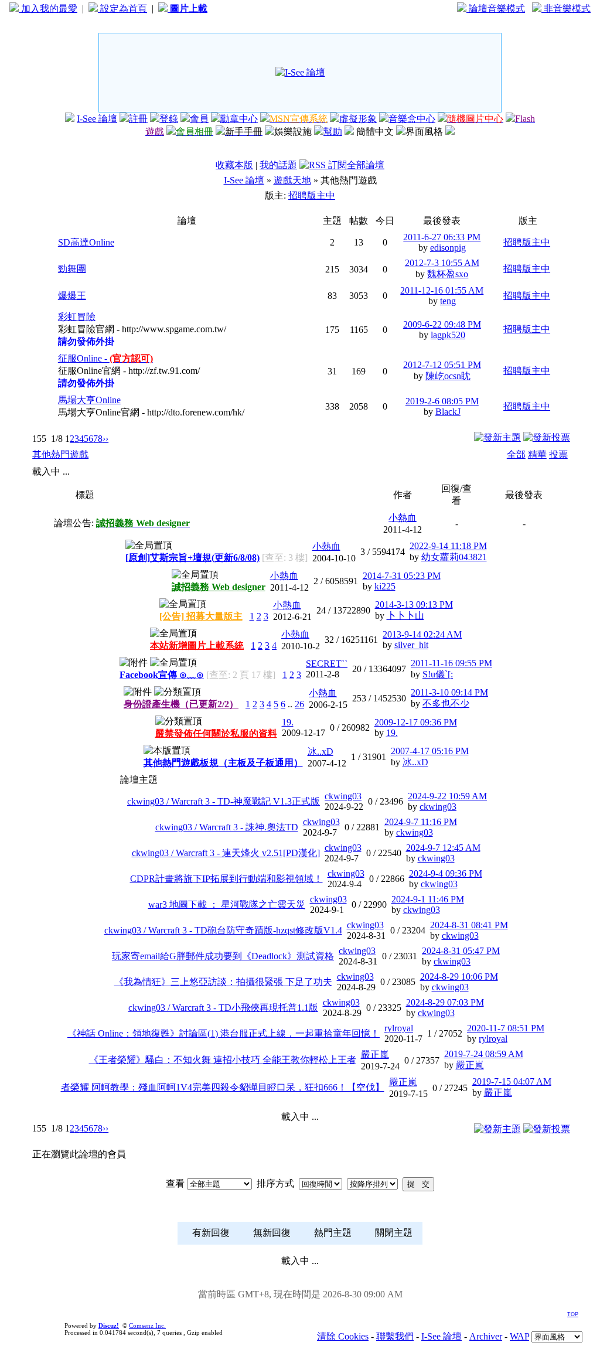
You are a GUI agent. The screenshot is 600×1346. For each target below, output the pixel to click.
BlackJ (448, 412)
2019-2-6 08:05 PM (442, 401)
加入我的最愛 (48, 8)
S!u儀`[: (437, 674)
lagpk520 (448, 335)
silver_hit (411, 645)
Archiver (485, 1336)
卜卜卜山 (405, 616)
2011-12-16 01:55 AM (441, 290)
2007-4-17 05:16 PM (430, 751)
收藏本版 (234, 165)
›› (105, 439)
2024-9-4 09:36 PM (445, 873)
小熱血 (402, 518)
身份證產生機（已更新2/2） (181, 704)
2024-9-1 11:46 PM (427, 899)
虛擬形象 (358, 119)
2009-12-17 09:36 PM (415, 722)
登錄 (168, 119)
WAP (519, 1336)
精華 (537, 454)
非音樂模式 (566, 8)
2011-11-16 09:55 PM (451, 663)
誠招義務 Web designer (218, 587)
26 (299, 704)
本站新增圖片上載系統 (197, 645)
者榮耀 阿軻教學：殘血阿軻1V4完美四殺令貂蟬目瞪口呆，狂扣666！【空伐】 (222, 1087)
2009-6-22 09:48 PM (442, 324)
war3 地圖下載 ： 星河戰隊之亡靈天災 (226, 904)
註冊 (138, 119)
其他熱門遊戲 (60, 454)
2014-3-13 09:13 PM (414, 604)
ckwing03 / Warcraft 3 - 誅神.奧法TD (226, 827)
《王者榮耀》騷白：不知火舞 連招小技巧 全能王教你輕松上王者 (222, 1060)
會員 (199, 119)
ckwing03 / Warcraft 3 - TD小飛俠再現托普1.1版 (223, 1008)
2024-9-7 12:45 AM (443, 848)
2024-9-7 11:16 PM (420, 822)
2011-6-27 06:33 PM (441, 237)
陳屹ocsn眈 (448, 376)
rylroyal (398, 1028)
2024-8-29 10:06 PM (459, 977)
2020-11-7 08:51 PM (505, 1028)
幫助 (332, 132)
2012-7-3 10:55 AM (442, 263)
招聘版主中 (311, 195)
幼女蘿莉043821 (454, 557)
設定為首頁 (122, 8)
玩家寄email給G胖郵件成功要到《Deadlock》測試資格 (223, 956)
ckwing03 (343, 796)
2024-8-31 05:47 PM (461, 951)
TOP (572, 1314)
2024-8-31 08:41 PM (469, 925)
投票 (558, 454)
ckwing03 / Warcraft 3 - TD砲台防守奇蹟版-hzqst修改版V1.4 (223, 930)
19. (288, 722)
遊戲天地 (292, 180)
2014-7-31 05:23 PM (402, 576)
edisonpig (448, 248)
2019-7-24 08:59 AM (483, 1054)
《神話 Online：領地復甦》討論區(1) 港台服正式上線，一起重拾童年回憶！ (223, 1033)
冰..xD (320, 752)
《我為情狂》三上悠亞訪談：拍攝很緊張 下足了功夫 (223, 982)
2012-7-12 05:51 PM (442, 365)
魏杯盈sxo (447, 274)
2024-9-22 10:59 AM (447, 796)
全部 (516, 454)
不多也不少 (445, 703)
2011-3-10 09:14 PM (449, 692)
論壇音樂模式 (495, 8)
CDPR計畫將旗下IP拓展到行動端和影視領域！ (226, 879)
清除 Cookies (343, 1336)
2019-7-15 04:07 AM (511, 1081)
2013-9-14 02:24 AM (422, 634)
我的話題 (278, 165)
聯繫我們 (395, 1336)
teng (448, 301)
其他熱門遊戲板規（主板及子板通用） (223, 763)
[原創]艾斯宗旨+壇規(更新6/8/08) (192, 558)
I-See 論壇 (97, 119)
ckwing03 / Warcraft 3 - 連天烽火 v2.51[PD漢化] (226, 853)
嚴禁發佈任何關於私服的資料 (216, 733)
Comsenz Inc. (147, 1325)
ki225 (385, 586)
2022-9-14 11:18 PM (448, 546)
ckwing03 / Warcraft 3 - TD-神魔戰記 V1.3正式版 (223, 801)
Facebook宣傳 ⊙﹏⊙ (162, 675)
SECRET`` (326, 664)
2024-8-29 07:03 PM (445, 1002)
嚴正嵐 (375, 1054)
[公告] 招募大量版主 (201, 616)
